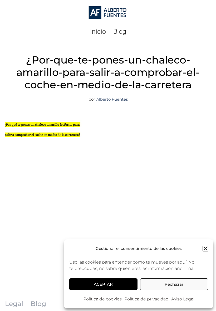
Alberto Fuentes (112, 99)
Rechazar (174, 284)
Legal (14, 304)
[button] (205, 248)
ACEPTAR (103, 284)
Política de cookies (102, 299)
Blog (119, 31)
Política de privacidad (146, 299)
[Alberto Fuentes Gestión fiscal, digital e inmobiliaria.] (108, 12)
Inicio (98, 31)
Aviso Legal (182, 299)
